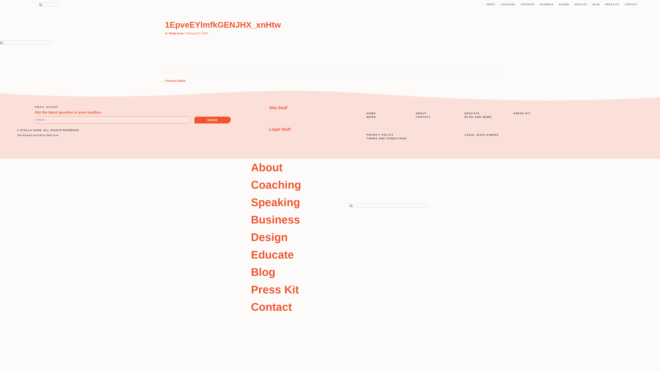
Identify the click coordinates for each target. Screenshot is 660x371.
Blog (596, 4)
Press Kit (612, 4)
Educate (581, 4)
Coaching (508, 4)
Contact (631, 4)
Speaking (528, 4)
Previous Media (173, 80)
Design (564, 4)
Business (547, 4)
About (491, 4)
